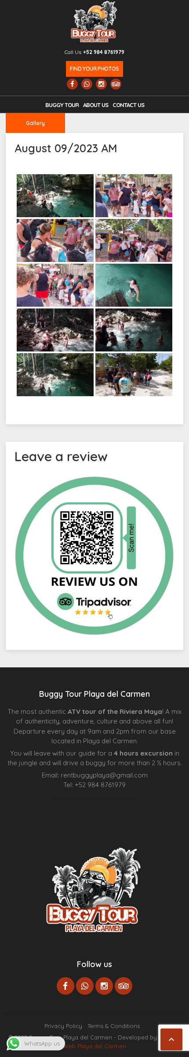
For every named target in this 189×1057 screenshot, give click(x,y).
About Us (95, 104)
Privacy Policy (63, 1025)
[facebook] (72, 84)
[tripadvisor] (115, 84)
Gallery (35, 123)
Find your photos (94, 68)
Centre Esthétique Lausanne (102, 798)
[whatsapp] (86, 84)
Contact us (128, 104)
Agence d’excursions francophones (70, 798)
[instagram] (101, 84)
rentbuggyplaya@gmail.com (104, 775)
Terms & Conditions (113, 1025)
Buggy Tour (62, 104)
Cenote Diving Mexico (126, 798)
